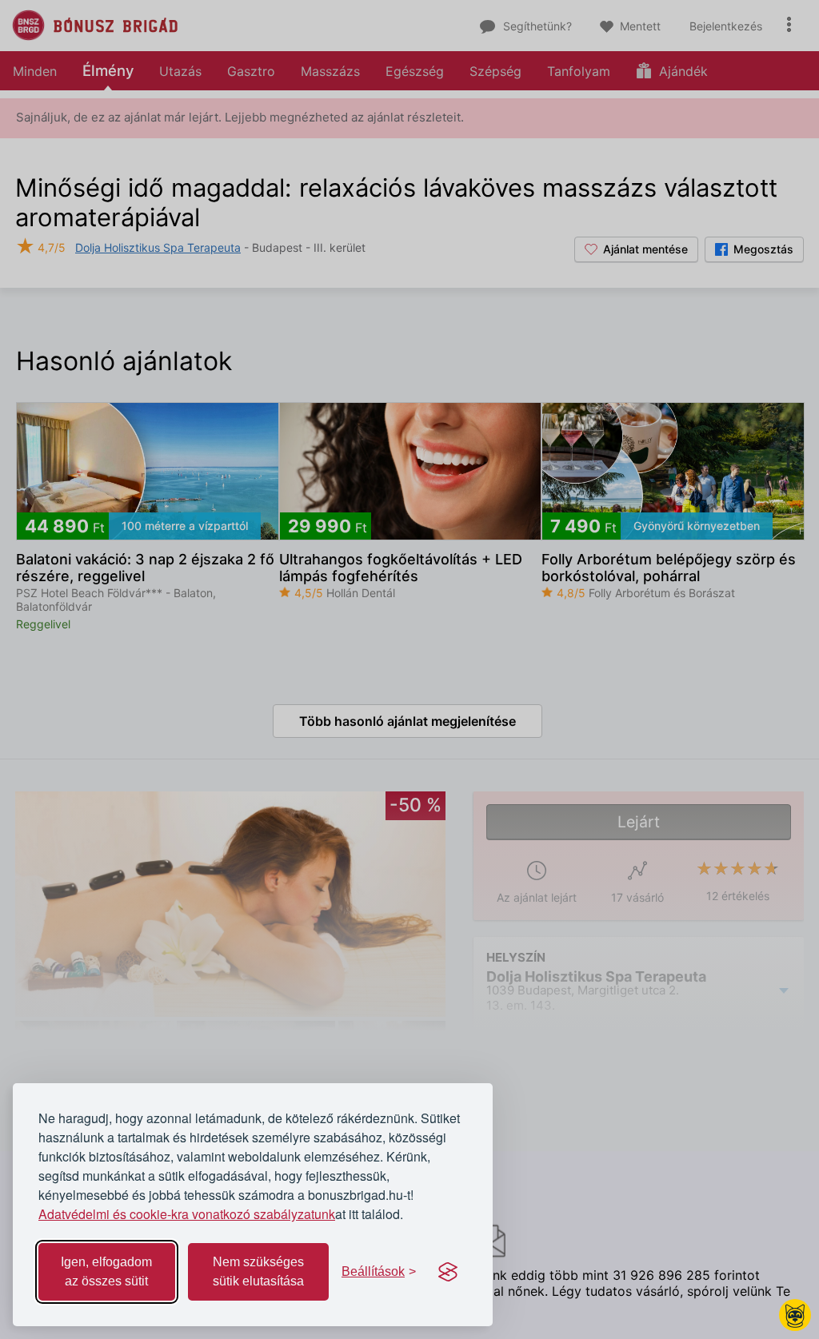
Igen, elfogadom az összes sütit (106, 1271)
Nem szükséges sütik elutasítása (258, 1271)
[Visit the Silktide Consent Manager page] (448, 1272)
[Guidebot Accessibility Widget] (795, 1315)
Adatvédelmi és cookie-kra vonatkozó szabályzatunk (186, 1214)
